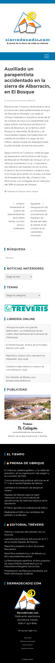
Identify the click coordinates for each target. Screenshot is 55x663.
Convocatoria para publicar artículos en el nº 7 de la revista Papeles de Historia (26, 484)
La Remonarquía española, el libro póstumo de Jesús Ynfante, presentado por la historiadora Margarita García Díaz (27, 566)
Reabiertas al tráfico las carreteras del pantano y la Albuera (24, 516)
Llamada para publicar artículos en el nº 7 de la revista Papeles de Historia (26, 543)
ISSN (20, 626)
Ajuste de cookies (27, 651)
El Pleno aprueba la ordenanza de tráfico (26, 510)
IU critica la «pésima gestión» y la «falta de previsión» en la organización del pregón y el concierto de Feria (26, 476)
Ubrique (35, 191)
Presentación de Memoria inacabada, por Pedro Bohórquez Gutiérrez (26, 575)
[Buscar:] (27, 257)
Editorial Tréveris (27, 527)
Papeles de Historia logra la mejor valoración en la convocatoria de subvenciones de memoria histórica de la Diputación (25, 502)
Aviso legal (27, 640)
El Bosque (21, 191)
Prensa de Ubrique (27, 466)
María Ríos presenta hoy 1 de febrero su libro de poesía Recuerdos (24, 558)
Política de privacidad (27, 644)
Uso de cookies (27, 647)
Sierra (28, 191)
